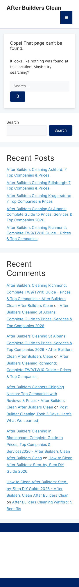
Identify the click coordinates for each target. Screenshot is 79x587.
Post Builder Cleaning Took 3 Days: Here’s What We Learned (39, 414)
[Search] (17, 96)
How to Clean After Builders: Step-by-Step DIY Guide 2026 (39, 465)
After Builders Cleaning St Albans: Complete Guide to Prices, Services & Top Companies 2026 (39, 214)
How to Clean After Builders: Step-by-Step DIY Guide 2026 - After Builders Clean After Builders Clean (37, 489)
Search (13, 122)
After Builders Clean (34, 7)
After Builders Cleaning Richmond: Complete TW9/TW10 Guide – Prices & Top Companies (39, 233)
